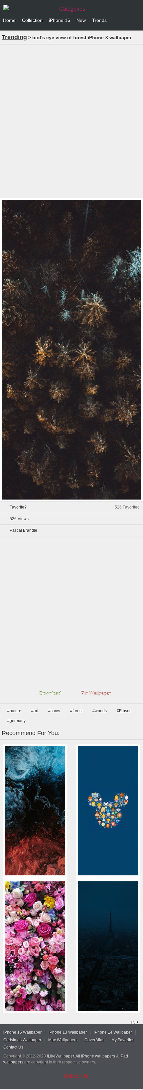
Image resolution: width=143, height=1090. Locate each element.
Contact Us (13, 1047)
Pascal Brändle (23, 530)
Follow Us (76, 1076)
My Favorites (122, 1040)
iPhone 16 (59, 20)
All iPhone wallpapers (95, 1056)
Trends (99, 20)
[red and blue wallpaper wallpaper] (35, 810)
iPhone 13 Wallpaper (68, 1032)
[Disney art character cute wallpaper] (108, 810)
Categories (72, 9)
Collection (32, 20)
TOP (134, 1022)
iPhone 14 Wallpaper (113, 1032)
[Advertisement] (71, 120)
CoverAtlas (94, 1040)
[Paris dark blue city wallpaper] (108, 946)
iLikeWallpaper (60, 1056)
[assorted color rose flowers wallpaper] (35, 946)
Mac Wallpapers (62, 1040)
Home (9, 20)
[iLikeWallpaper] (28, 8)
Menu (136, 20)
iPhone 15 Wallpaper (22, 1032)
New (81, 20)
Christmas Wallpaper (22, 1040)
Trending (14, 37)
